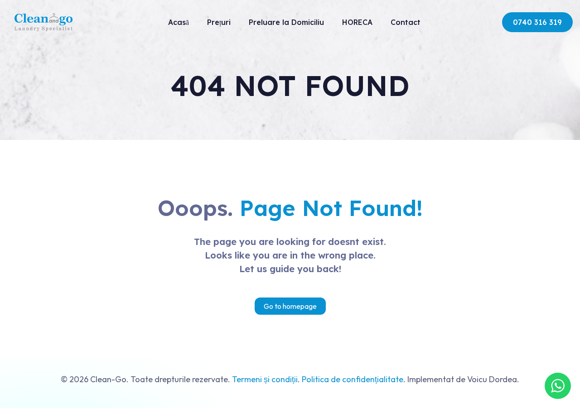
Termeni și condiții (265, 379)
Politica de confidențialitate (352, 379)
